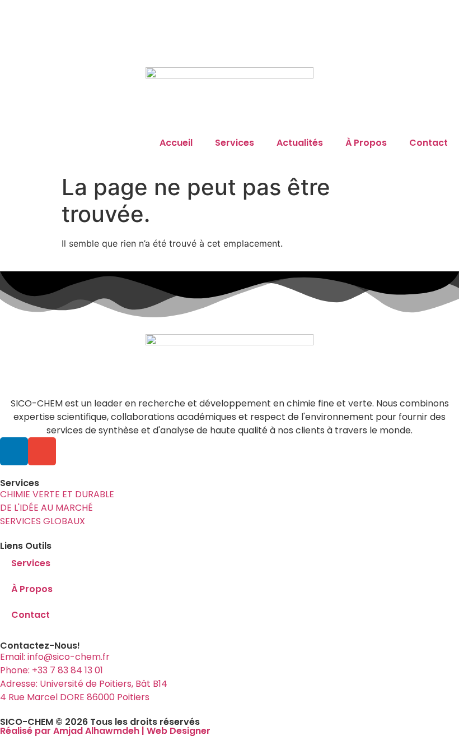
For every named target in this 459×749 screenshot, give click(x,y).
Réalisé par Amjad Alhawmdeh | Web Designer (105, 730)
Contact (428, 142)
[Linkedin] (14, 451)
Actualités (300, 142)
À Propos (366, 142)
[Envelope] (42, 451)
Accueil (176, 142)
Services (234, 142)
